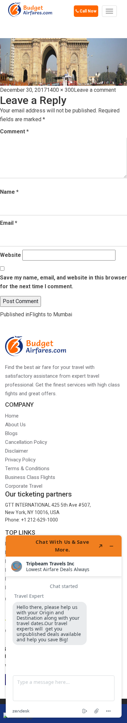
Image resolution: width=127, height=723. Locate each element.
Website (10, 255)
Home (12, 416)
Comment (14, 131)
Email (8, 223)
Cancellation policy (26, 442)
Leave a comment (95, 90)
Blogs (11, 433)
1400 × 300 (60, 90)
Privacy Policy (20, 460)
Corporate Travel (23, 486)
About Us (15, 425)
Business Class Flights (30, 477)
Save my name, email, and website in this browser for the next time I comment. (63, 282)
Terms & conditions (27, 468)
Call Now (88, 11)
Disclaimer (16, 451)
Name (9, 192)
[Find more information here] (63, 626)
